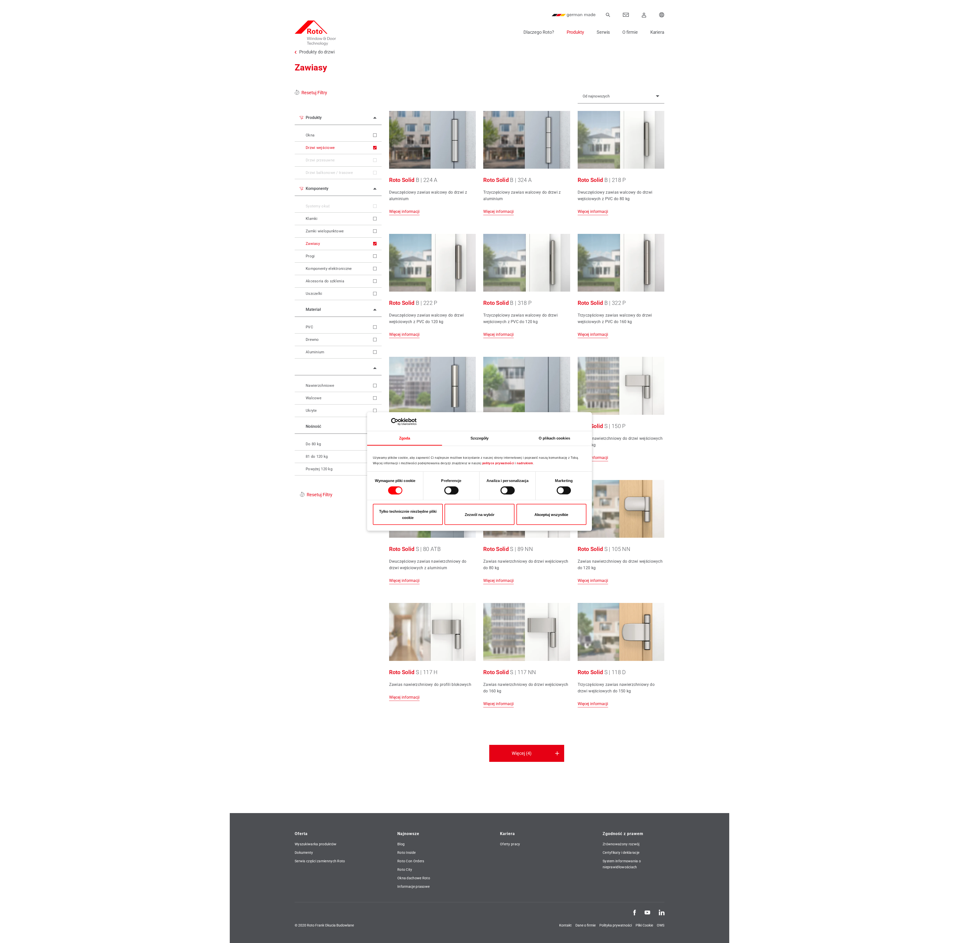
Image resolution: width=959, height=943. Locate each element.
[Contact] (626, 15)
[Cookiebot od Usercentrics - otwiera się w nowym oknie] (395, 421)
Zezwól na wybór (479, 514)
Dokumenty (304, 853)
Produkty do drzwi (317, 51)
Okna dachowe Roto (413, 878)
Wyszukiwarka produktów (316, 844)
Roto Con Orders (410, 861)
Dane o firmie (585, 925)
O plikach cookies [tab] (554, 438)
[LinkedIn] (661, 912)
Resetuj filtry (314, 92)
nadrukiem (525, 463)
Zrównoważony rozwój (621, 844)
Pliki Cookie (644, 925)
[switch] (451, 490)
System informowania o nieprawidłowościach (622, 864)
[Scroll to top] (948, 932)
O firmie (630, 32)
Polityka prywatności (615, 925)
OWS (660, 925)
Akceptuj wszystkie (551, 514)
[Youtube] (647, 912)
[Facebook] (634, 912)
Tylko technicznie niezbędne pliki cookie (408, 514)
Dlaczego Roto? (538, 32)
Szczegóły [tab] (480, 438)
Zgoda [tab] (404, 438)
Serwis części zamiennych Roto (320, 861)
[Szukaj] (608, 15)
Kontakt (565, 925)
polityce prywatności (498, 463)
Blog (401, 844)
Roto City (404, 870)
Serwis (603, 32)
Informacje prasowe (413, 887)
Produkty (575, 32)
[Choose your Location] (662, 15)
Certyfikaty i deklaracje (621, 853)
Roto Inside (406, 853)
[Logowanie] (644, 15)
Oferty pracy (510, 844)
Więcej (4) (521, 753)
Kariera (657, 32)
